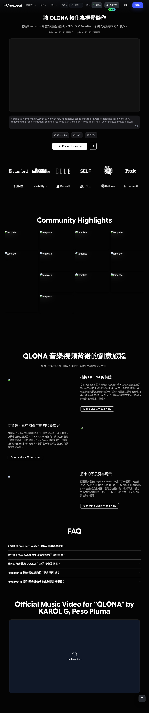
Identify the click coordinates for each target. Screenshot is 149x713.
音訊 (63, 5)
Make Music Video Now (97, 409)
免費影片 (137, 5)
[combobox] (88, 5)
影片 (53, 5)
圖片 (42, 5)
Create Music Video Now (25, 457)
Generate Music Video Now (99, 505)
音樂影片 (30, 5)
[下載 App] (142, 698)
